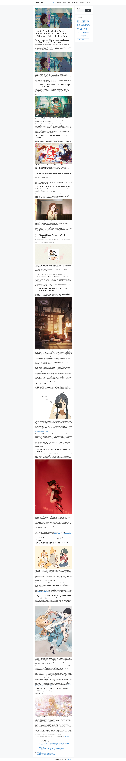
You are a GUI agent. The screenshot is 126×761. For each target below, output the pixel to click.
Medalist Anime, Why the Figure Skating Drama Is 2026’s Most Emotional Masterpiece (83, 34)
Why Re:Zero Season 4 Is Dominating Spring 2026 (45, 753)
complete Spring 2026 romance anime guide (62, 533)
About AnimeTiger (75, 2)
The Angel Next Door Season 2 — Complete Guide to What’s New (51, 748)
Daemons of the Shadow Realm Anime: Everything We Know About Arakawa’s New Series (84, 21)
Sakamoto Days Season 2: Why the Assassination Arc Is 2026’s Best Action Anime (83, 38)
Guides (40, 752)
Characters (59, 2)
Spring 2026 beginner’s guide (43, 591)
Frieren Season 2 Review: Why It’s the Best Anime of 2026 (46, 754)
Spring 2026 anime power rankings (46, 534)
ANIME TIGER (39, 2)
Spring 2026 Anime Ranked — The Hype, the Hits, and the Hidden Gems (52, 744)
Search (78, 8)
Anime (53, 2)
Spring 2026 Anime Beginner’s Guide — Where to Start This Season (51, 749)
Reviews (64, 2)
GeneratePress (69, 759)
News (69, 2)
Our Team (82, 2)
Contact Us (88, 2)
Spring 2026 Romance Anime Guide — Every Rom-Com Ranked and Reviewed (53, 743)
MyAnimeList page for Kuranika (41, 431)
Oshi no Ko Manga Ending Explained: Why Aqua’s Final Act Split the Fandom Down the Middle (84, 30)
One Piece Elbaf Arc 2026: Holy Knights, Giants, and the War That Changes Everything (83, 25)
